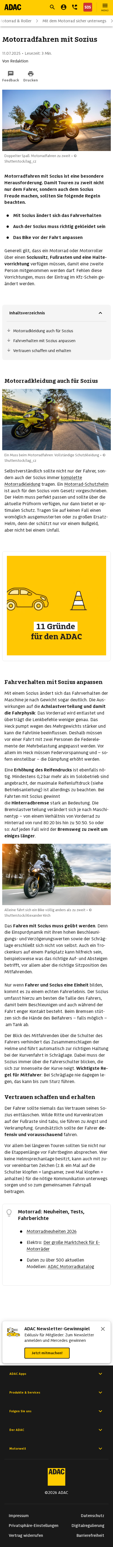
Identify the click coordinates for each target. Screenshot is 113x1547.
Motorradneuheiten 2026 (52, 1231)
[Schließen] (103, 1329)
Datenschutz (92, 1515)
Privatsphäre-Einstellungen (33, 1525)
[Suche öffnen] (52, 7)
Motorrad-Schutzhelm (86, 484)
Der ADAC (16, 1430)
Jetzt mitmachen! (47, 1353)
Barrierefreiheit (90, 1535)
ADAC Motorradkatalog (71, 1267)
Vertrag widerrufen (26, 1535)
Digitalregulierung (88, 1525)
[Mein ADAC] (63, 7)
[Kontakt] (74, 7)
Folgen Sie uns (20, 1411)
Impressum (19, 1515)
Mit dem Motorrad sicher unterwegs (74, 20)
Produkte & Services (24, 1392)
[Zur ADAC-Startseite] (12, 7)
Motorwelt (17, 1448)
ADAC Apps (17, 1374)
